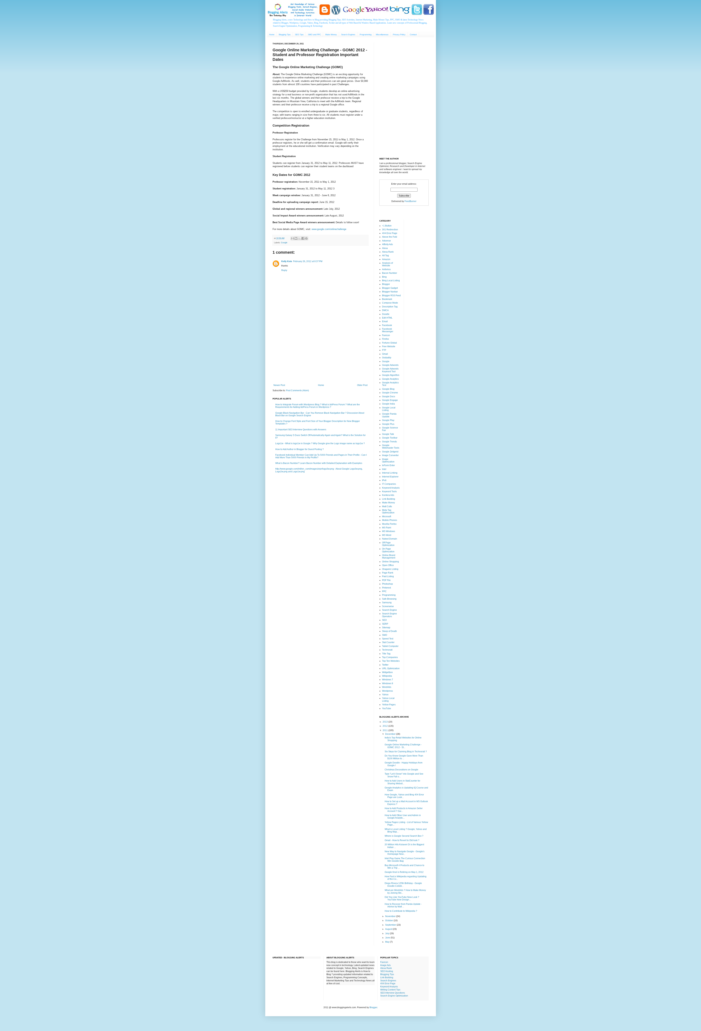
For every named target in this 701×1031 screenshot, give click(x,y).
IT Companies (389, 484)
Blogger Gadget (390, 288)
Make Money (331, 34)
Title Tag (386, 653)
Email (385, 321)
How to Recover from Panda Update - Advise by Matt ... (403, 905)
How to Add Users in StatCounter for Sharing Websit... (402, 782)
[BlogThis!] (296, 238)
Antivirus (386, 269)
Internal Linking (389, 473)
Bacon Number (389, 273)
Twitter (385, 665)
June (388, 937)
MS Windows (388, 531)
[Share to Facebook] (303, 238)
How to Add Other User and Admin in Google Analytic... (403, 816)
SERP (385, 624)
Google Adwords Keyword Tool (390, 370)
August (389, 929)
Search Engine (389, 610)
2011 (385, 730)
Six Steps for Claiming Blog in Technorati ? (406, 751)
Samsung (387, 602)
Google (284, 242)
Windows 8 (387, 683)
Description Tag (390, 306)
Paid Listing (388, 576)
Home (271, 34)
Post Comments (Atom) (297, 390)
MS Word (386, 535)
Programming (365, 34)
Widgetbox (387, 672)
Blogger (386, 284)
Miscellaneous (382, 34)
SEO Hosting (386, 971)
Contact (413, 34)
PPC (384, 591)
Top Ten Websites (391, 661)
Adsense (386, 240)
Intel (384, 469)
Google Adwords (390, 365)
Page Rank (387, 572)
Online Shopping (390, 561)
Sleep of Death (389, 631)
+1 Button (387, 225)
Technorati (387, 650)
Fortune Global (389, 343)
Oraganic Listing (390, 569)
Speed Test (387, 638)
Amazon (386, 259)
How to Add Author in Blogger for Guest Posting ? (299, 449)
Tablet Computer (390, 646)
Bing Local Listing (391, 280)
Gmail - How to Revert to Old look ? (402, 840)
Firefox (385, 339)
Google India (388, 404)
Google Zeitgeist (390, 451)
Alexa (385, 248)
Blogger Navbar (390, 291)
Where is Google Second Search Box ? (404, 836)
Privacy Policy (399, 34)
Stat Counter (388, 642)
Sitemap (386, 627)
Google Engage (390, 400)
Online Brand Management (388, 556)
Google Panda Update (389, 415)
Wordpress (387, 691)
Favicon (386, 335)
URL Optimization (391, 668)
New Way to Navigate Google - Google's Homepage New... (404, 852)
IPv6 (384, 480)
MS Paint (386, 527)
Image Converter (390, 455)
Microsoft (386, 516)
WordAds (386, 687)
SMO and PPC (314, 34)
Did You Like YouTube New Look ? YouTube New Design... (402, 898)
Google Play (388, 420)
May (387, 942)
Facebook (387, 325)
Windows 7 (387, 679)
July (387, 933)
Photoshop (387, 584)
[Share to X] (299, 238)
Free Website (388, 346)
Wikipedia (387, 676)
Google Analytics (390, 379)
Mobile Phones (389, 520)
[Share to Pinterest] (306, 238)
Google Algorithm (390, 375)
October (389, 920)
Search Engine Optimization (394, 995)
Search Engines (348, 34)
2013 (385, 722)
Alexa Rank (388, 252)
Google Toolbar (389, 438)
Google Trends (389, 441)
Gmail (385, 354)
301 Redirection (390, 229)
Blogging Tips (285, 34)
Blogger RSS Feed (391, 295)
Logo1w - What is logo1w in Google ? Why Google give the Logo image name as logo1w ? (320, 443)
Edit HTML (387, 318)
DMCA (385, 310)
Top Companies (390, 657)
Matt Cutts (387, 506)
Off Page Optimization (388, 543)
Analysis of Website (387, 264)
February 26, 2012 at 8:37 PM (307, 261)
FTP (384, 350)
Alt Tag (385, 255)
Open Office (388, 565)
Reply (284, 270)
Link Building (388, 499)
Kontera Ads (388, 495)
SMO (384, 635)
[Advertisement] (320, 353)
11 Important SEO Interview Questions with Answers (300, 429)
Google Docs (388, 396)
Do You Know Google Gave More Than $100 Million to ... (404, 757)
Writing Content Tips (390, 989)
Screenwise (388, 606)
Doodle (385, 314)
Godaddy (386, 357)
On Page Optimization (388, 550)
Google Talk (388, 434)
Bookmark (387, 299)
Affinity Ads (387, 244)
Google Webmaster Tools (390, 446)
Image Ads (385, 965)
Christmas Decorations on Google (401, 769)
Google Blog (388, 389)
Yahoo (385, 694)
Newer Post (279, 385)
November (390, 916)
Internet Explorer (390, 476)
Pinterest (386, 587)
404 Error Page (389, 233)
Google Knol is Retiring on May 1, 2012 (404, 872)
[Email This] (292, 238)
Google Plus (388, 424)
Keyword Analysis (391, 488)
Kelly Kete (286, 261)
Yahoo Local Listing (388, 699)
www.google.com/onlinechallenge (329, 229)
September (391, 925)
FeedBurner (410, 201)
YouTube (386, 708)
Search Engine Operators (389, 615)
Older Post (362, 385)
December (390, 734)
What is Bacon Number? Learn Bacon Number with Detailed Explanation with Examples (318, 463)
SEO (384, 620)
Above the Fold (389, 237)
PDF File (386, 580)
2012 (385, 726)
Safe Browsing (389, 599)
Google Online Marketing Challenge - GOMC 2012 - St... (403, 745)
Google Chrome (390, 392)
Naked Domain (389, 539)
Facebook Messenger (387, 330)
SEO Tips (299, 34)
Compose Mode (390, 303)
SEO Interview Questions (392, 993)
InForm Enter (388, 465)
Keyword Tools (389, 491)
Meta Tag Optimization (388, 511)
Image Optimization (388, 460)
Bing (384, 277)
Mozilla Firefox (389, 524)
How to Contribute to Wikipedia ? (401, 911)
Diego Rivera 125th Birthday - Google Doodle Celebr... (403, 884)
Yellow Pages (389, 704)
